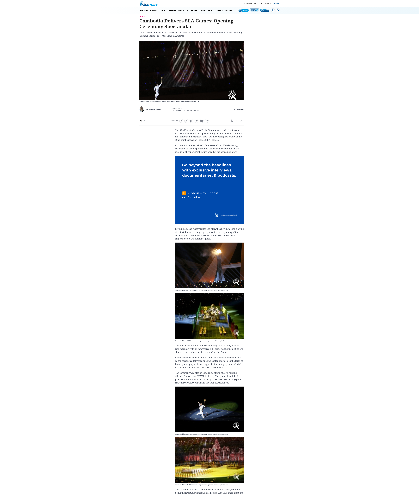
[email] (201, 120)
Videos (211, 10)
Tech (163, 10)
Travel (203, 10)
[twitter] (186, 121)
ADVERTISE (248, 3)
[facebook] (181, 121)
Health (194, 10)
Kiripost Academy (225, 10)
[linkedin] (191, 121)
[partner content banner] (209, 190)
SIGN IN (276, 3)
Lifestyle (171, 10)
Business (154, 10)
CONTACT (267, 3)
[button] (232, 121)
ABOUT (256, 3)
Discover (143, 10)
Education (183, 10)
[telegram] (196, 120)
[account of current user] (273, 10)
